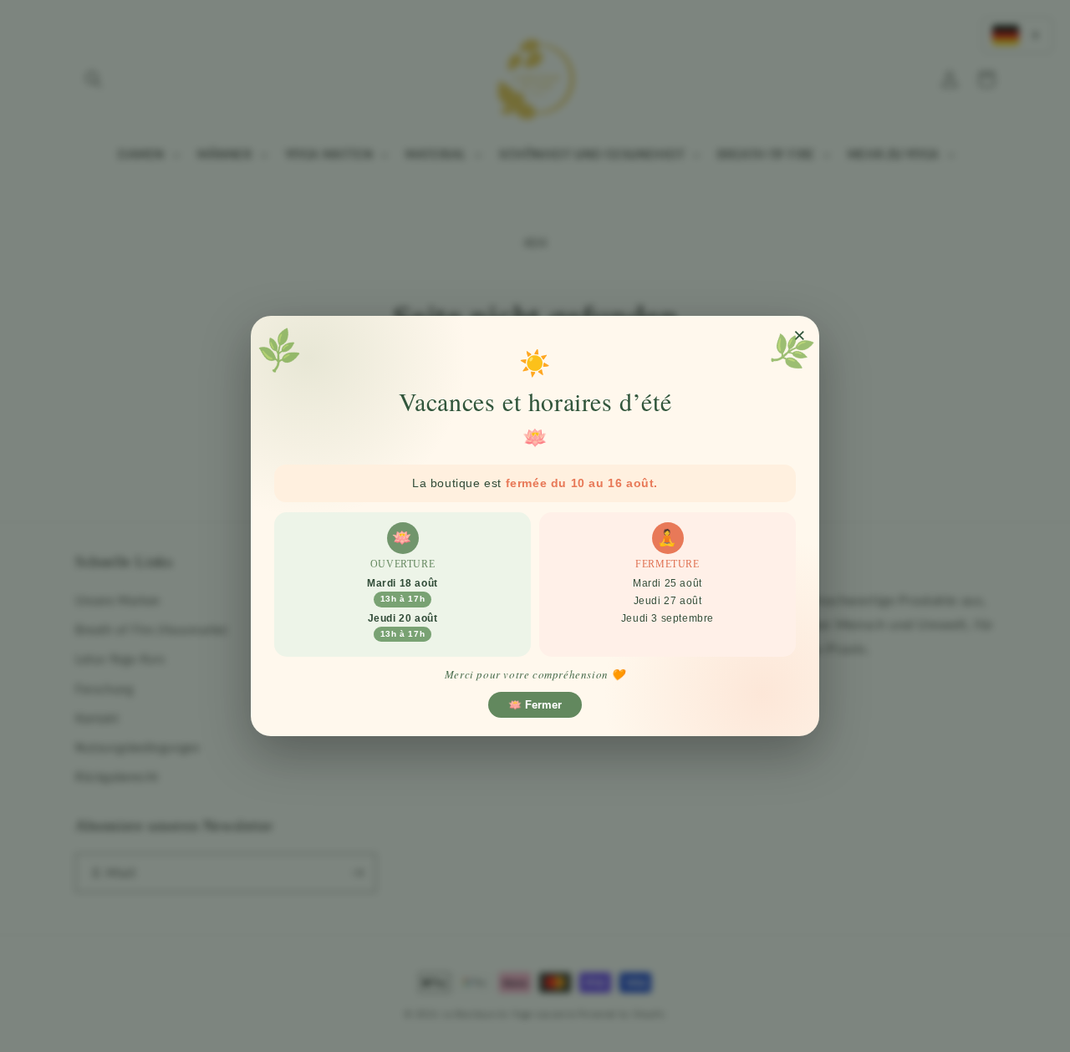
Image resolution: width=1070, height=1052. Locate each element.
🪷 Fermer (535, 705)
